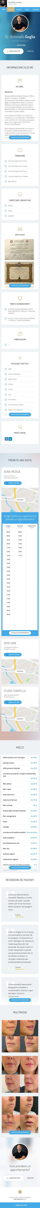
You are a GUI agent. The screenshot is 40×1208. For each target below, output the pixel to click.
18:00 (8, 606)
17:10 (20, 555)
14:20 (8, 563)
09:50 (8, 536)
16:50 (20, 551)
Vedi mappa (20, 500)
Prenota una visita (21, 1205)
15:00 (8, 571)
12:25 (8, 555)
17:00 (8, 595)
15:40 (8, 579)
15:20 (8, 575)
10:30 (8, 544)
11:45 (8, 548)
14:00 (8, 559)
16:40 (8, 591)
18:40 (8, 614)
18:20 (8, 610)
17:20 (8, 599)
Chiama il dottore (14, 483)
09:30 (8, 532)
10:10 (8, 540)
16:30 (20, 548)
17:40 (8, 602)
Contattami (30, 51)
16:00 (8, 583)
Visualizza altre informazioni (20, 137)
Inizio (3, 9)
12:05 (8, 551)
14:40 (8, 567)
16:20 (8, 587)
